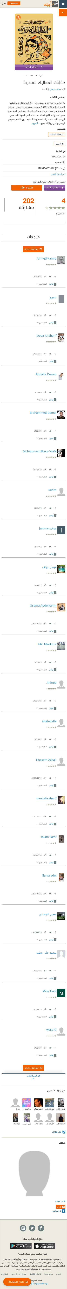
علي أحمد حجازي (26, 1124)
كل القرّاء (57, 1131)
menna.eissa (38, 1124)
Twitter (31, 74)
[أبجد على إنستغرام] (23, 1228)
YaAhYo (17, 1124)
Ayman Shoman (60, 1109)
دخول (3, 3)
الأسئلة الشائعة (35, 1274)
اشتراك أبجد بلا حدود (19, 1274)
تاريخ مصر (59, 144)
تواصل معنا (49, 1274)
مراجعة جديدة (31, 249)
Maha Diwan (49, 1124)
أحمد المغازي (38, 1109)
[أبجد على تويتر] (31, 1228)
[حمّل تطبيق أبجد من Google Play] (21, 1245)
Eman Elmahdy (49, 1109)
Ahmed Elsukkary (60, 1124)
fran (18, 1109)
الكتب (58, 1274)
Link (44, 276)
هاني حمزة (54, 89)
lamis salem (26, 1109)
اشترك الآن (26, 188)
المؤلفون (4, 1274)
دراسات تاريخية (57, 134)
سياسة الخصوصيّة (41, 1283)
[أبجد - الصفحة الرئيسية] (47, 4)
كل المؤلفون (56, 1211)
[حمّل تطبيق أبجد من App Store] (44, 1245)
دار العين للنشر (58, 174)
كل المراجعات (33, 1075)
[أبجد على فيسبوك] (40, 1228)
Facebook (36, 74)
